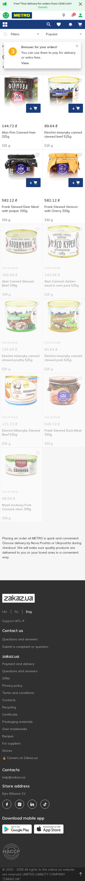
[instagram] (19, 804)
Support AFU (11, 621)
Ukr (4, 612)
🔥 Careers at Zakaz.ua (20, 758)
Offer (6, 678)
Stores (7, 751)
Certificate (9, 714)
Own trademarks (14, 729)
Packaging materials (17, 722)
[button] (63, 15)
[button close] (80, 4)
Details (43, 7)
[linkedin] (32, 804)
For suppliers (11, 743)
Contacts (9, 700)
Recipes (8, 736)
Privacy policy (12, 686)
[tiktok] (44, 804)
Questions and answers (20, 639)
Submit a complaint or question (25, 647)
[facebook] (6, 804)
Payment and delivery (18, 664)
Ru (17, 612)
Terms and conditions (18, 693)
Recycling (9, 707)
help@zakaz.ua (13, 777)
